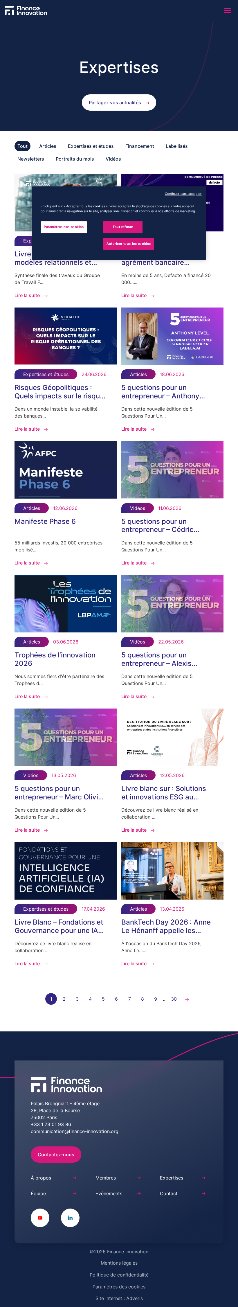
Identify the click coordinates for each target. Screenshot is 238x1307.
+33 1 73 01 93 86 (51, 1124)
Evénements (108, 1193)
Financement (139, 146)
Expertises (171, 1178)
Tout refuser (123, 227)
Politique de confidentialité (119, 1275)
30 (174, 999)
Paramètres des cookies (119, 1287)
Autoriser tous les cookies (129, 244)
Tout (22, 146)
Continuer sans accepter (183, 194)
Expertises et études (91, 146)
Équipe (38, 1193)
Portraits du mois (75, 159)
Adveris (134, 1298)
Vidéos (113, 159)
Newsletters (30, 159)
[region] (119, 223)
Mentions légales (119, 1263)
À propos (41, 1178)
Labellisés (177, 146)
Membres (105, 1178)
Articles (47, 146)
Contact (169, 1193)
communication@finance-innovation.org (74, 1131)
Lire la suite (27, 295)
